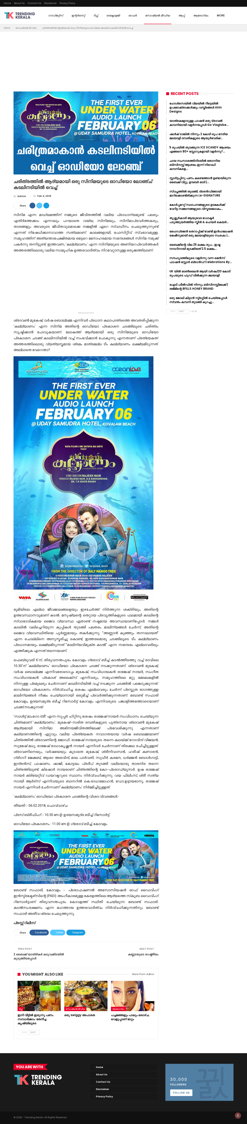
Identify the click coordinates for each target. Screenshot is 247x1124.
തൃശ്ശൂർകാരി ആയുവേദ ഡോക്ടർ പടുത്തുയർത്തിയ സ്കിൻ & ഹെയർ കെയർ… (199, 220)
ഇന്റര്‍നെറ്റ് (78, 15)
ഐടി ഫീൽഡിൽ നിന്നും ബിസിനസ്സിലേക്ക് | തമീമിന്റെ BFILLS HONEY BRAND (198, 287)
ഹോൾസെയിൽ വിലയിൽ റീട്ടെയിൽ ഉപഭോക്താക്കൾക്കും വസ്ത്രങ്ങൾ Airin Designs (195, 107)
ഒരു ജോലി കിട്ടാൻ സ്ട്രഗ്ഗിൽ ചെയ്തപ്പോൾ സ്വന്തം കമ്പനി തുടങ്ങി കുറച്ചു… (198, 300)
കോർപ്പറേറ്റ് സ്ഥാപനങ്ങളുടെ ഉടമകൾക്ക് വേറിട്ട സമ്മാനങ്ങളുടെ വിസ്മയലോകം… (197, 207)
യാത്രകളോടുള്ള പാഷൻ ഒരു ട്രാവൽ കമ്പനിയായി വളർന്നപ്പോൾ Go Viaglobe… (198, 123)
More (221, 15)
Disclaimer (50, 3)
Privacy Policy (67, 3)
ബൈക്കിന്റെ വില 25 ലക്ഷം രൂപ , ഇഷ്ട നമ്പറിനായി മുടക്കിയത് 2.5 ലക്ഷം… (194, 247)
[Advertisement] (123, 61)
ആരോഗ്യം (200, 15)
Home (7, 3)
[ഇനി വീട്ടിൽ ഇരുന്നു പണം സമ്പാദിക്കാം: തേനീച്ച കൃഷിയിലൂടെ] (39, 996)
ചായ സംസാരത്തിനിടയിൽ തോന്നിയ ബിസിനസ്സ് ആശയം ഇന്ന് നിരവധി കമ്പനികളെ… (194, 165)
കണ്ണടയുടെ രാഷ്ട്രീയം (143, 954)
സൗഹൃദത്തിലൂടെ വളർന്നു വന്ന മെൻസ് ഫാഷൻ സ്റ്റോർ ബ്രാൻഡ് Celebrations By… (200, 260)
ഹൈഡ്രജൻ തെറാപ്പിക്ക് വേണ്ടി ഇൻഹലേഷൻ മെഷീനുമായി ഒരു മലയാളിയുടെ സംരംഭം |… (201, 233)
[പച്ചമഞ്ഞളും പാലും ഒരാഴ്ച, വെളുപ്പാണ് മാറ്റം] (132, 996)
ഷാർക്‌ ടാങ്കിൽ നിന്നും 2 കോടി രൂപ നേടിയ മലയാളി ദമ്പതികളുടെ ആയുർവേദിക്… (198, 136)
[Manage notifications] (238, 1115)
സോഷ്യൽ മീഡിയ (157, 15)
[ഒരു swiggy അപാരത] (85, 996)
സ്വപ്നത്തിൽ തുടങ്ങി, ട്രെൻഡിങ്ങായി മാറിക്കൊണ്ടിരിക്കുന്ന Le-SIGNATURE (195, 193)
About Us (19, 3)
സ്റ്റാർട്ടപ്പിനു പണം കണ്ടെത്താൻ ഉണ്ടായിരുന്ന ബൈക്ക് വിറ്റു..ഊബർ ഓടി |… (200, 180)
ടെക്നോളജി (113, 15)
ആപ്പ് (181, 15)
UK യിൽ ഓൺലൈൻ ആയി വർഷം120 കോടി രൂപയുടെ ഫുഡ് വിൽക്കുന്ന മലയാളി (199, 273)
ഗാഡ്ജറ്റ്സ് (55, 15)
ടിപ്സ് (96, 15)
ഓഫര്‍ (133, 15)
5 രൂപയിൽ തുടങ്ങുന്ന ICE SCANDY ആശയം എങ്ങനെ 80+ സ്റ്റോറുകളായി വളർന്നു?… (200, 149)
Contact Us (34, 3)
